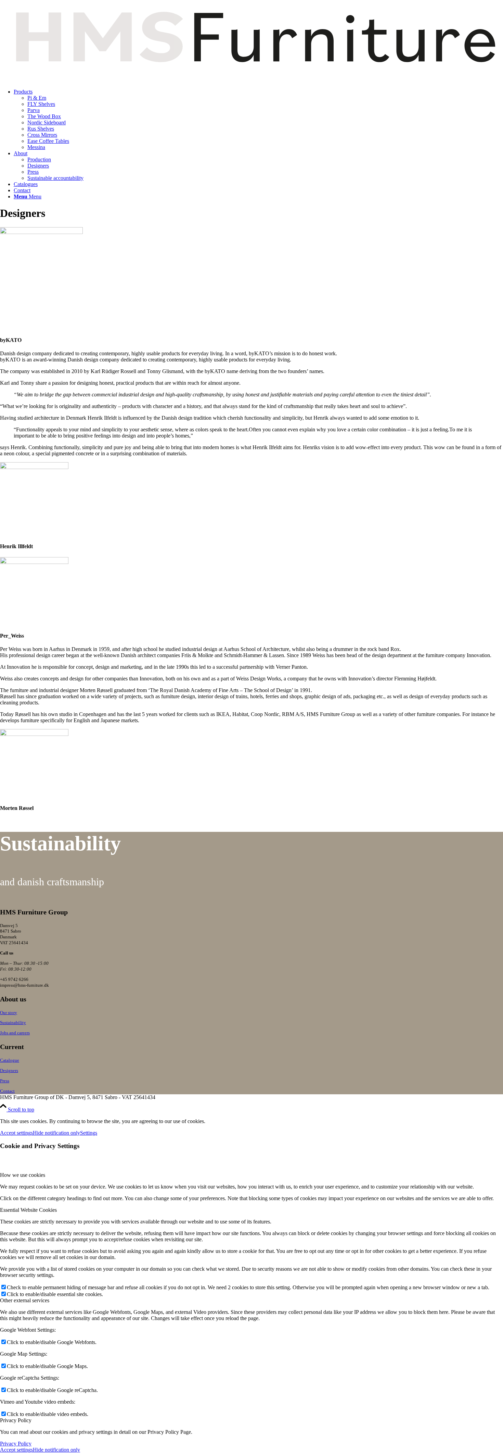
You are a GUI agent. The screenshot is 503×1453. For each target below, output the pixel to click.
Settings (88, 1133)
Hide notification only (56, 1133)
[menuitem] (258, 119)
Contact (7, 1091)
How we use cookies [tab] (22, 1175)
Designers (9, 1070)
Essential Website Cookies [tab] (28, 1210)
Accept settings (16, 1133)
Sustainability (13, 1022)
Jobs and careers (15, 1032)
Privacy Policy (15, 1443)
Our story (8, 1012)
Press (4, 1080)
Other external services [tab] (24, 1300)
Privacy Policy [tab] (15, 1420)
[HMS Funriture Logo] (251, 80)
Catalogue (9, 1060)
